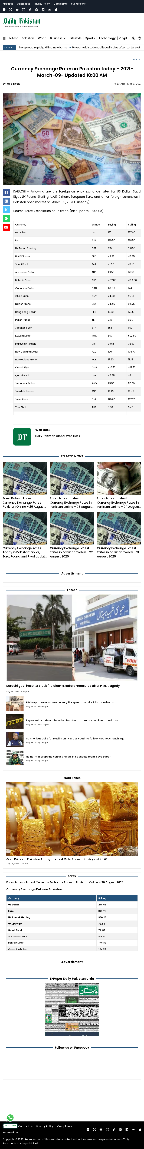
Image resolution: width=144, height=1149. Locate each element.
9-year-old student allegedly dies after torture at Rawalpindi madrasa (90, 47)
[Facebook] (4, 9)
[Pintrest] (36, 9)
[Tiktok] (30, 9)
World (42, 38)
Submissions (78, 3)
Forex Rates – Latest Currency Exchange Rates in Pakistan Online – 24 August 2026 (118, 504)
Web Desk (13, 83)
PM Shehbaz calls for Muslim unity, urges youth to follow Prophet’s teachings (75, 738)
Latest (13, 38)
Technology (107, 38)
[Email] (6, 227)
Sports (90, 38)
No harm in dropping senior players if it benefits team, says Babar (68, 756)
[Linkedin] (43, 9)
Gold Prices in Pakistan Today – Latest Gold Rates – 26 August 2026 (56, 859)
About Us (8, 3)
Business (56, 38)
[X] (6, 209)
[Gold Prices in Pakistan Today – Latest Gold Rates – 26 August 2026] (72, 819)
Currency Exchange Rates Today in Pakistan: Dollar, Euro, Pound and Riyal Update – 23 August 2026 (25, 554)
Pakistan (28, 38)
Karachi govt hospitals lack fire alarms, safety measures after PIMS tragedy (63, 686)
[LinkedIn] (6, 201)
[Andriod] (49, 9)
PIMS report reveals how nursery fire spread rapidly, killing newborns (70, 702)
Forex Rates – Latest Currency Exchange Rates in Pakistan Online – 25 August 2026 (71, 504)
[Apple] (56, 9)
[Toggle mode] (133, 38)
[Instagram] (23, 9)
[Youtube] (17, 9)
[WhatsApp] (6, 218)
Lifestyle (75, 38)
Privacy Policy (42, 3)
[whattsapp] (10, 1117)
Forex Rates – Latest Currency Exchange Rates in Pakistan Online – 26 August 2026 (24, 504)
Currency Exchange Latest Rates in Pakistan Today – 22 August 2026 (71, 552)
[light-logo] (22, 22)
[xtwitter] (10, 9)
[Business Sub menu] (64, 38)
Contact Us (23, 3)
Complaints (60, 3)
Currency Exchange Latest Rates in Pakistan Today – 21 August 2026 (118, 552)
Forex (136, 59)
